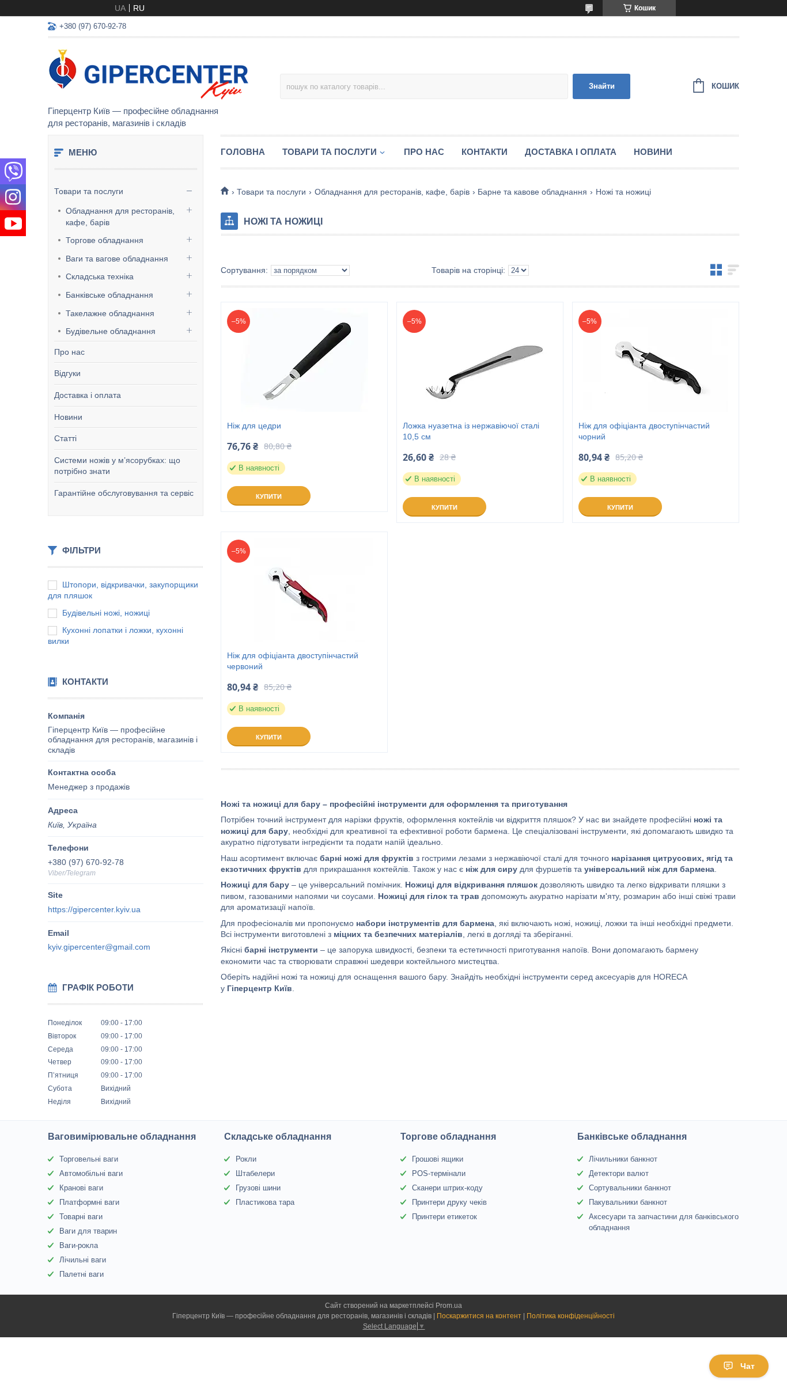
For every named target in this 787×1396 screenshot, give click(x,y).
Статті (65, 438)
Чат (747, 1366)
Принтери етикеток (444, 1216)
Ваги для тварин (88, 1231)
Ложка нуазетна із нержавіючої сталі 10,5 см (471, 431)
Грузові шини (258, 1187)
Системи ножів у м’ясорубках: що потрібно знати (117, 466)
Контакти (484, 151)
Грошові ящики (437, 1159)
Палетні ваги (81, 1274)
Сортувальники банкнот (630, 1187)
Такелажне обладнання (110, 313)
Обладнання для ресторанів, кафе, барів (120, 216)
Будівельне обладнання (111, 331)
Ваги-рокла (78, 1245)
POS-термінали (439, 1173)
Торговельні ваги (88, 1159)
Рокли (246, 1159)
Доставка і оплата (87, 395)
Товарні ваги (81, 1216)
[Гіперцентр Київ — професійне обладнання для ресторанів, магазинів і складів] (148, 72)
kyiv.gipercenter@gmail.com (99, 946)
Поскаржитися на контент (479, 1316)
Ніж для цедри (254, 425)
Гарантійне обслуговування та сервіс (124, 493)
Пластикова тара (265, 1202)
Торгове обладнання (104, 240)
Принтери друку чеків (449, 1202)
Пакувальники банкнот (628, 1202)
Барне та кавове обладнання (532, 191)
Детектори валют (619, 1173)
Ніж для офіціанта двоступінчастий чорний (644, 431)
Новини (68, 417)
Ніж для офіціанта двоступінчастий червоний (292, 661)
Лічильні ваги (82, 1259)
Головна (243, 151)
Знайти (602, 86)
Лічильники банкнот (623, 1159)
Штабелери (255, 1173)
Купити (269, 496)
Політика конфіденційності (571, 1316)
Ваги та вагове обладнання (117, 258)
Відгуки (67, 373)
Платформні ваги (89, 1202)
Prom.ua (449, 1306)
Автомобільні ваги (91, 1173)
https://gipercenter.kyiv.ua (94, 909)
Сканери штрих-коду (447, 1187)
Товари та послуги (88, 191)
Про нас (69, 351)
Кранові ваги (81, 1187)
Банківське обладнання (109, 294)
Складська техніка (100, 276)
